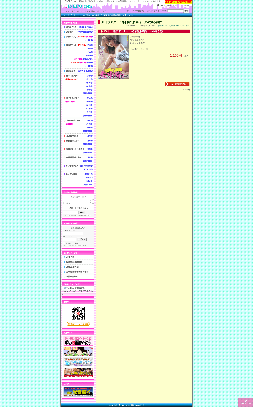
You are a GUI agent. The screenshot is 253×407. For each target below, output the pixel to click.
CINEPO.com (130, 25)
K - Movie (123, 405)
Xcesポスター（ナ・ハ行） (147, 25)
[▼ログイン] (67, 11)
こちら (83, 228)
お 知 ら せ (70, 15)
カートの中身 (165, 5)
